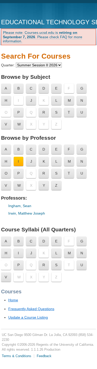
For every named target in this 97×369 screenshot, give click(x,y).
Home (13, 300)
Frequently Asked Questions (31, 309)
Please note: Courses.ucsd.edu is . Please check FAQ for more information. (42, 36)
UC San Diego (30, 11)
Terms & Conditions (16, 356)
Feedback (44, 356)
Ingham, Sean (19, 206)
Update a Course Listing (28, 317)
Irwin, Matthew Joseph (26, 213)
